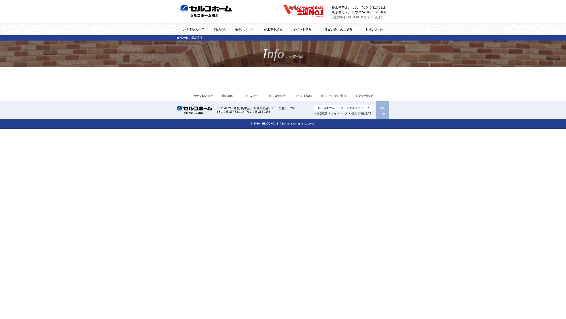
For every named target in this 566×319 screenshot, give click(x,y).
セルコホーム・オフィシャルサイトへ (341, 107)
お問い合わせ (374, 29)
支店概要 (322, 113)
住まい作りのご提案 (338, 29)
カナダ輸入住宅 (194, 29)
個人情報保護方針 (362, 113)
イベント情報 (302, 29)
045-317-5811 (375, 7)
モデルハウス (244, 29)
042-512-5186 (376, 12)
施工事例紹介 (273, 29)
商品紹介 (220, 29)
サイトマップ (339, 113)
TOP (383, 114)
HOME (184, 37)
